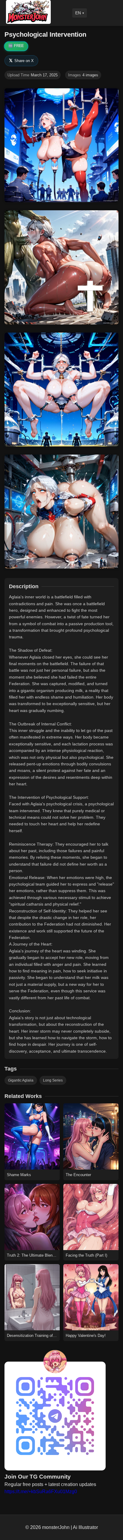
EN (78, 12)
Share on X (21, 60)
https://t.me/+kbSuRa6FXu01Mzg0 (40, 1491)
